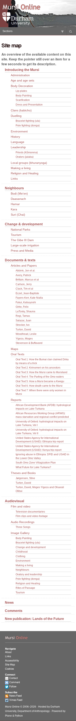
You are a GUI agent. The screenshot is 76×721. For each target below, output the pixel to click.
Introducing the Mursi (22, 70)
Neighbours (14, 188)
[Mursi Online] (21, 7)
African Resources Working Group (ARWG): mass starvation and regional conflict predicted (42, 415)
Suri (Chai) (18, 214)
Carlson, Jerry (24, 284)
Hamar (15, 204)
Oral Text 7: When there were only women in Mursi (41, 392)
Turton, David (23, 329)
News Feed (15, 695)
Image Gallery (20, 533)
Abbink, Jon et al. (25, 270)
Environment (19, 131)
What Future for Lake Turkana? (33, 467)
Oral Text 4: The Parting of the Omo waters (40, 376)
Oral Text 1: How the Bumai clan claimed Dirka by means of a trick (42, 361)
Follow (12, 686)
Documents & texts (20, 260)
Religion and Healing (24, 173)
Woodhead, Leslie (26, 333)
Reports (16, 400)
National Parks (20, 229)
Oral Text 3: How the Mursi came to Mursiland (41, 372)
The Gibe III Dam (22, 240)
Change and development (31, 547)
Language (17, 142)
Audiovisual (14, 501)
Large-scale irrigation (25, 245)
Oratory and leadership (29, 574)
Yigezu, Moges (24, 338)
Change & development (24, 224)
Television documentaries (30, 511)
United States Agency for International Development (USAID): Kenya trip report (38, 448)
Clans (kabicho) (21, 110)
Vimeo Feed (15, 700)
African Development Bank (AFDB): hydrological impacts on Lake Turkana (43, 407)
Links (14, 178)
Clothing (20, 556)
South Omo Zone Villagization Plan (36, 462)
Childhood (22, 551)
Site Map (10, 664)
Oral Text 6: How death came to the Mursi (39, 385)
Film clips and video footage (32, 516)
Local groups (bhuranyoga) (29, 162)
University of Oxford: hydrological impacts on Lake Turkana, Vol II (41, 431)
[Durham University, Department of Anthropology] (21, 18)
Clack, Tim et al (24, 288)
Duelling (16, 115)
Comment (14, 682)
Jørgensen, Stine (25, 478)
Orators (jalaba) (25, 156)
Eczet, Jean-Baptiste (27, 293)
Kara (14, 209)
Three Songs (23, 527)
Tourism (16, 234)
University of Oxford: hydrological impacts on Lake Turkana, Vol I (41, 423)
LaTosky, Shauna (25, 311)
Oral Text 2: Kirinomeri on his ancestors (38, 367)
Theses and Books (23, 473)
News (9, 602)
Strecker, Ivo (23, 324)
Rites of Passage (25, 587)
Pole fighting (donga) (28, 125)
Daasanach (18, 198)
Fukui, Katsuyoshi (26, 302)
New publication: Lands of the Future (34, 619)
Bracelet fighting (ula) (28, 120)
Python (19, 715)
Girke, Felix (22, 306)
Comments (13, 611)
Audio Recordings (22, 522)
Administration (20, 75)
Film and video (20, 506)
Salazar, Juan (23, 320)
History (15, 136)
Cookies (9, 669)
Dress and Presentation (29, 104)
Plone (8, 715)
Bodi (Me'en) (19, 193)
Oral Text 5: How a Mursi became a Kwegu (40, 381)
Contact (13, 678)
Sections (7, 31)
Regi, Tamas (23, 315)
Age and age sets (22, 80)
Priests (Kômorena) (27, 152)
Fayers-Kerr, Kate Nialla (29, 297)
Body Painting (24, 95)
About (8, 652)
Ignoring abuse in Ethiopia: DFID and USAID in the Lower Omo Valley (42, 456)
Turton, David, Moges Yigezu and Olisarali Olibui (40, 489)
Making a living (21, 168)
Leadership (18, 147)
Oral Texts (17, 354)
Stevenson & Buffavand (29, 343)
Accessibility (12, 660)
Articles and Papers (24, 265)
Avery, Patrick (23, 275)
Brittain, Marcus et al (27, 279)
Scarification (23, 100)
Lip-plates (21, 90)
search (70, 32)
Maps (14, 349)
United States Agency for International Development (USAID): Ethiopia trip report (40, 440)
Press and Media (22, 250)
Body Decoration (22, 86)
